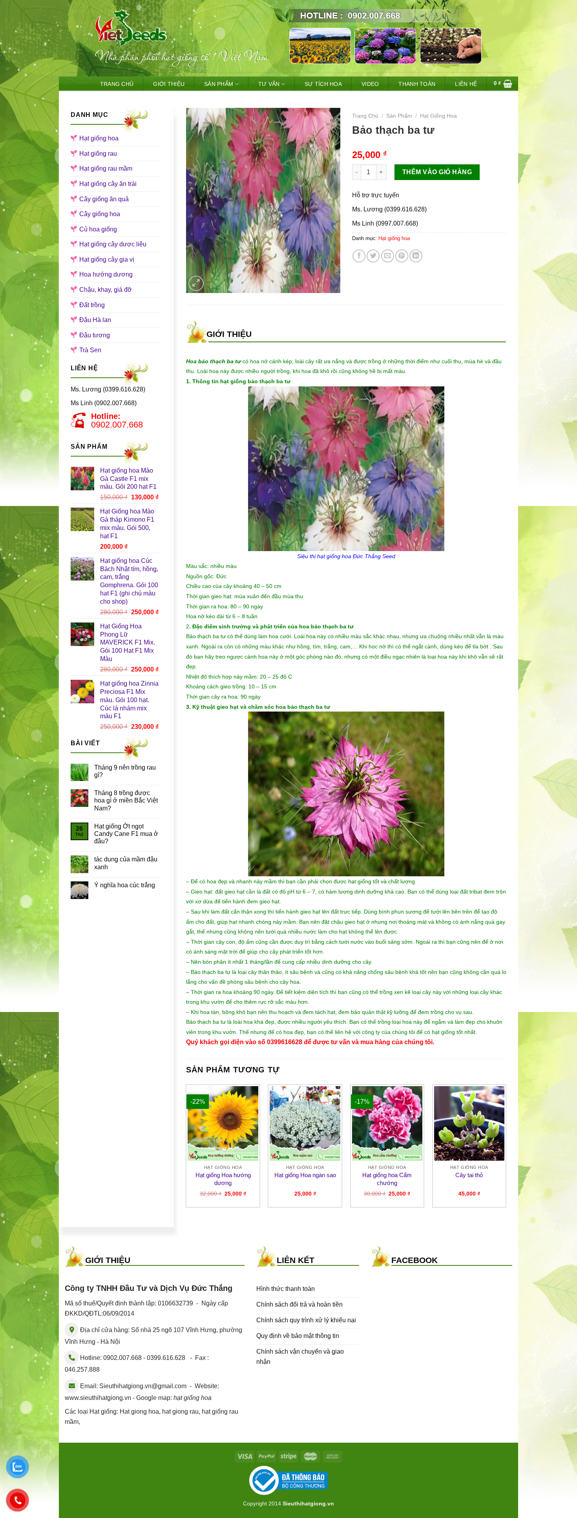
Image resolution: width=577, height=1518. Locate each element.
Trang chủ (365, 116)
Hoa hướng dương (106, 274)
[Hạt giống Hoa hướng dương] (223, 1123)
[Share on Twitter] (373, 255)
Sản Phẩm (218, 84)
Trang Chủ (117, 84)
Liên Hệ (466, 84)
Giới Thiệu (168, 84)
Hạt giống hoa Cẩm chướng (387, 1179)
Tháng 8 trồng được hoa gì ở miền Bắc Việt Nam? (126, 800)
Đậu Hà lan (95, 320)
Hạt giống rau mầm (105, 168)
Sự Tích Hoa (323, 84)
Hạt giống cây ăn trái (108, 183)
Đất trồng (92, 305)
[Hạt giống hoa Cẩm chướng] (387, 1123)
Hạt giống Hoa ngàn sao (305, 1175)
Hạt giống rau (98, 153)
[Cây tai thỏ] (469, 1123)
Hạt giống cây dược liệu (112, 244)
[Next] (506, 1148)
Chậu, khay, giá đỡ (105, 289)
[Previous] (186, 1148)
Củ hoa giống (98, 229)
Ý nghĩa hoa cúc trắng (124, 885)
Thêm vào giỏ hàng (437, 172)
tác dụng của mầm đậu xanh (125, 863)
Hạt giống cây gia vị (106, 259)
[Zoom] (196, 283)
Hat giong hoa (139, 1411)
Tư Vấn (269, 84)
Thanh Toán (416, 84)
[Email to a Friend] (387, 255)
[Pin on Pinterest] (401, 255)
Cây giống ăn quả (104, 199)
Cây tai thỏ (469, 1175)
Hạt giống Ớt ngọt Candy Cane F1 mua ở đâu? (126, 834)
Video (370, 84)
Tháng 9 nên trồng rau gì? (125, 771)
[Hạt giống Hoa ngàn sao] (305, 1123)
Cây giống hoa (99, 214)
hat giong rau (180, 1411)
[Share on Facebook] (358, 255)
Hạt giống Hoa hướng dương (223, 1179)
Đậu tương (94, 335)
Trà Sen (90, 350)
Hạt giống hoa (99, 138)
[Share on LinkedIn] (415, 255)
